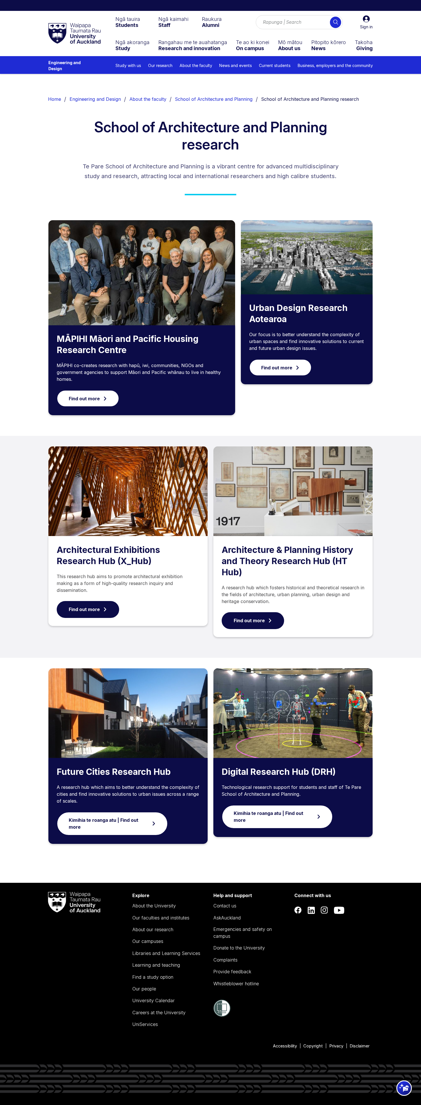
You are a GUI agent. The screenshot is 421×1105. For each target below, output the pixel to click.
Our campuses (147, 941)
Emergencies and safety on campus (242, 932)
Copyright (313, 1045)
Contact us (224, 906)
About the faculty (147, 99)
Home (54, 99)
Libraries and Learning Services (166, 953)
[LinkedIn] (311, 910)
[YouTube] (339, 910)
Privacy (336, 1045)
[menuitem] (127, 22)
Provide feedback (232, 971)
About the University (154, 906)
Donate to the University (239, 948)
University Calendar (153, 1000)
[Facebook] (298, 910)
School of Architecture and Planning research (310, 99)
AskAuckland (227, 918)
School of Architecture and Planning (214, 99)
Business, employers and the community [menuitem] (335, 65)
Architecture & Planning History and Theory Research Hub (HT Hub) (287, 561)
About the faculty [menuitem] (196, 65)
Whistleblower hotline (236, 983)
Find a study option (152, 977)
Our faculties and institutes (160, 918)
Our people (144, 989)
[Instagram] (324, 910)
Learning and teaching (156, 965)
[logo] (74, 34)
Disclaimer (359, 1045)
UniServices (145, 1024)
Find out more (84, 398)
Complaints (225, 960)
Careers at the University (159, 1012)
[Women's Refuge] (222, 1015)
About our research (152, 929)
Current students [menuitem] (274, 65)
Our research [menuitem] (160, 65)
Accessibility (285, 1045)
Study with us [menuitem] (128, 65)
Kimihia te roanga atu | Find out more (103, 823)
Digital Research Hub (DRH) (279, 772)
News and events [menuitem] (235, 65)
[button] (366, 22)
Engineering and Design (64, 65)
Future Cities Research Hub (114, 772)
